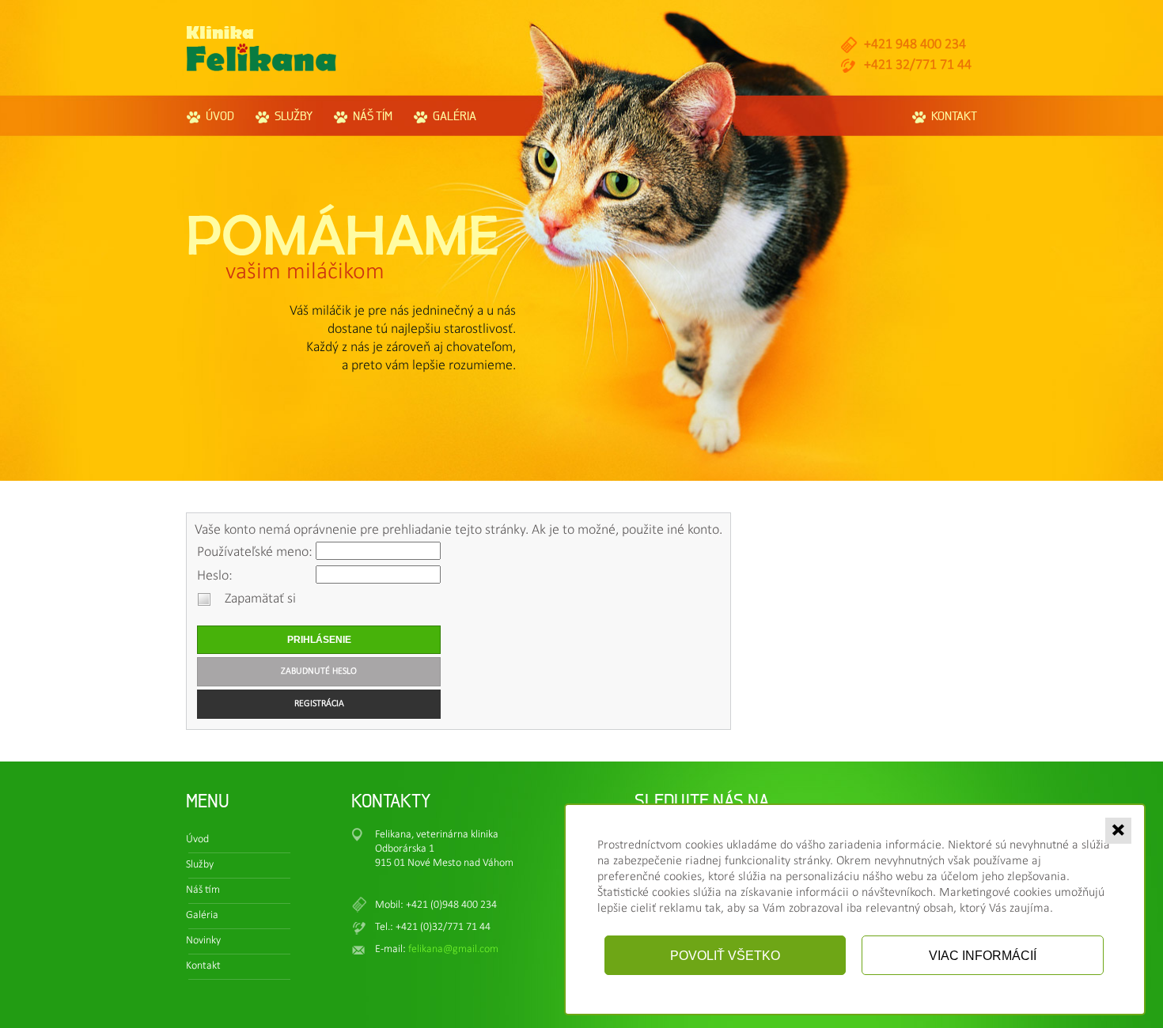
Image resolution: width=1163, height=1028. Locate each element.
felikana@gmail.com (453, 949)
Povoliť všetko (725, 955)
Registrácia (319, 704)
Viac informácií (982, 955)
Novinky (203, 941)
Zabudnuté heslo (319, 671)
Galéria (454, 115)
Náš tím (372, 115)
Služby (294, 115)
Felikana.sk (261, 48)
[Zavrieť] (1118, 830)
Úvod (220, 115)
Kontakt (954, 115)
